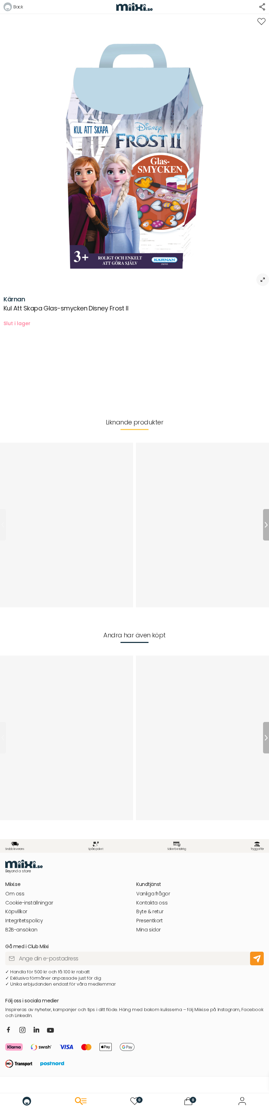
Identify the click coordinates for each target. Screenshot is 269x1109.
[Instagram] (22, 1030)
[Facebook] (9, 1029)
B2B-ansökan (21, 930)
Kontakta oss (151, 903)
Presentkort (149, 921)
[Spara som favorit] (261, 21)
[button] (13, 8)
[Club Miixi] (242, 1101)
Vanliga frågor (153, 894)
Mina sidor (148, 930)
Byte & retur (149, 912)
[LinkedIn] (37, 1029)
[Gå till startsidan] (26, 1101)
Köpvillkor (16, 912)
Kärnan (14, 299)
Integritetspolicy (24, 921)
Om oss (15, 894)
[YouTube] (50, 1030)
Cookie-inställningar (29, 903)
